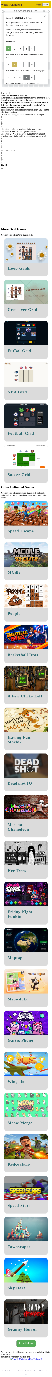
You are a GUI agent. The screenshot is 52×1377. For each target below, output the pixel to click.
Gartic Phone (20, 1040)
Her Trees (17, 870)
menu (45, 5)
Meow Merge (20, 1123)
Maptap (15, 957)
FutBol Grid (19, 351)
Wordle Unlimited (11, 4)
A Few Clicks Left (25, 696)
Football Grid (21, 433)
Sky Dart (16, 1288)
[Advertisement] (26, 197)
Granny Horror (22, 1329)
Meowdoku (18, 999)
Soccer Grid (19, 474)
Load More (26, 1343)
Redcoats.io (19, 1164)
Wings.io (16, 1081)
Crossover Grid (22, 309)
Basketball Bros (23, 655)
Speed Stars (19, 1205)
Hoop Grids (19, 268)
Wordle (39, 5)
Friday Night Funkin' (20, 914)
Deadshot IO (20, 783)
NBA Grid (17, 392)
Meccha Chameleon (18, 827)
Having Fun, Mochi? (20, 739)
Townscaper (19, 1246)
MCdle (14, 572)
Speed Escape (21, 531)
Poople (14, 613)
